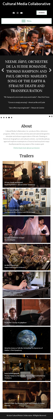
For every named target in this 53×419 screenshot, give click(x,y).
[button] (13, 13)
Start (49, 116)
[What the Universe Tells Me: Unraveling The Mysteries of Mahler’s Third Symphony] (26, 340)
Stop (51, 116)
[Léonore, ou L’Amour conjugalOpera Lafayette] (26, 229)
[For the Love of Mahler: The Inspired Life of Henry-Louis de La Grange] (26, 202)
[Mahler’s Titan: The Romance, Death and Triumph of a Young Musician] (26, 395)
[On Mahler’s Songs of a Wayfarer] (26, 312)
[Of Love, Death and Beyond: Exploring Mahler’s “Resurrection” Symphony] (26, 174)
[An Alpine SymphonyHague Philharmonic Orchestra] (26, 257)
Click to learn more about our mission (26, 148)
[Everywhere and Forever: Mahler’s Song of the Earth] (26, 284)
